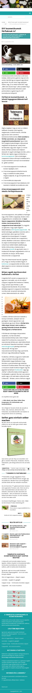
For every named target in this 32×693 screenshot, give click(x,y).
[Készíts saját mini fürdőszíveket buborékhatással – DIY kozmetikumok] (5, 536)
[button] (9, 69)
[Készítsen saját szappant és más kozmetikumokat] (16, 7)
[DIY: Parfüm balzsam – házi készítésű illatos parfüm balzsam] (5, 527)
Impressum (5, 687)
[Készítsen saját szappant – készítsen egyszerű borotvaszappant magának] (5, 545)
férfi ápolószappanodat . (20, 230)
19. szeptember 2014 (8, 41)
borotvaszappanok (8, 156)
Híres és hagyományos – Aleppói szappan (13, 577)
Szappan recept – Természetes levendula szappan (15, 583)
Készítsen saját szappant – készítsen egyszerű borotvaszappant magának (18, 545)
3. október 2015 (14, 530)
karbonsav (5, 264)
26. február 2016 (14, 548)
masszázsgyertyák (8, 346)
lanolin (12, 249)
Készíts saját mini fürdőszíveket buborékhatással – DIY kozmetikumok (20, 535)
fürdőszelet (19, 370)
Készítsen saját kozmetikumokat (18, 22)
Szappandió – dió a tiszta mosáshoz (12, 585)
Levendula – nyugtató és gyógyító (11, 580)
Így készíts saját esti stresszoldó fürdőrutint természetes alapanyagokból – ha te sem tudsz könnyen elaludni (15, 572)
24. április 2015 (14, 539)
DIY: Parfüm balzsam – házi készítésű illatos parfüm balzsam (18, 527)
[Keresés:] (16, 17)
